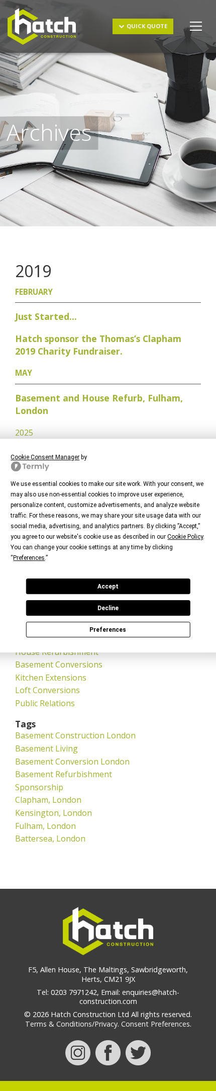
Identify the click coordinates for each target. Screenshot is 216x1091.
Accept (108, 586)
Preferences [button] (29, 557)
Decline (108, 608)
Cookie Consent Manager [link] (45, 457)
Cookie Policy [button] (185, 536)
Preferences (107, 629)
